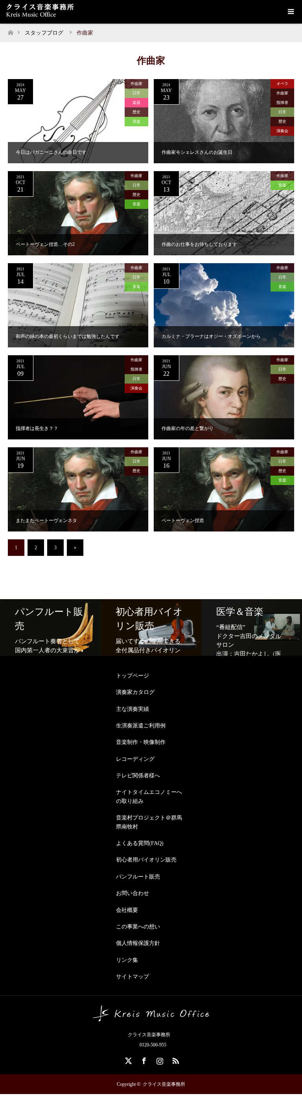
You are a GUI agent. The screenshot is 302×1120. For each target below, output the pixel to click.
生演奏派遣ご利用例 (141, 726)
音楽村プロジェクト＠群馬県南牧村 (149, 822)
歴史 (136, 112)
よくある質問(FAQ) (140, 843)
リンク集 (127, 960)
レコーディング (135, 759)
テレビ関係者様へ (138, 776)
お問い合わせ (132, 893)
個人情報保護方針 (138, 943)
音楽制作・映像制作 (141, 742)
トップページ (132, 676)
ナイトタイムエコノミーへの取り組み (149, 796)
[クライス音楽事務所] (151, 1018)
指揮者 (282, 102)
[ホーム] (10, 30)
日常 (136, 93)
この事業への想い (138, 927)
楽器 (136, 102)
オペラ (282, 83)
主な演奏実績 (132, 709)
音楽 (136, 121)
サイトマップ (132, 977)
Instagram (159, 1059)
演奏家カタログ (135, 692)
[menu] (290, 12)
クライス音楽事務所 (164, 1084)
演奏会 (282, 131)
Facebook (143, 1059)
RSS (174, 1059)
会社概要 (127, 910)
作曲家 (136, 83)
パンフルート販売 (138, 877)
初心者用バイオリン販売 (146, 860)
